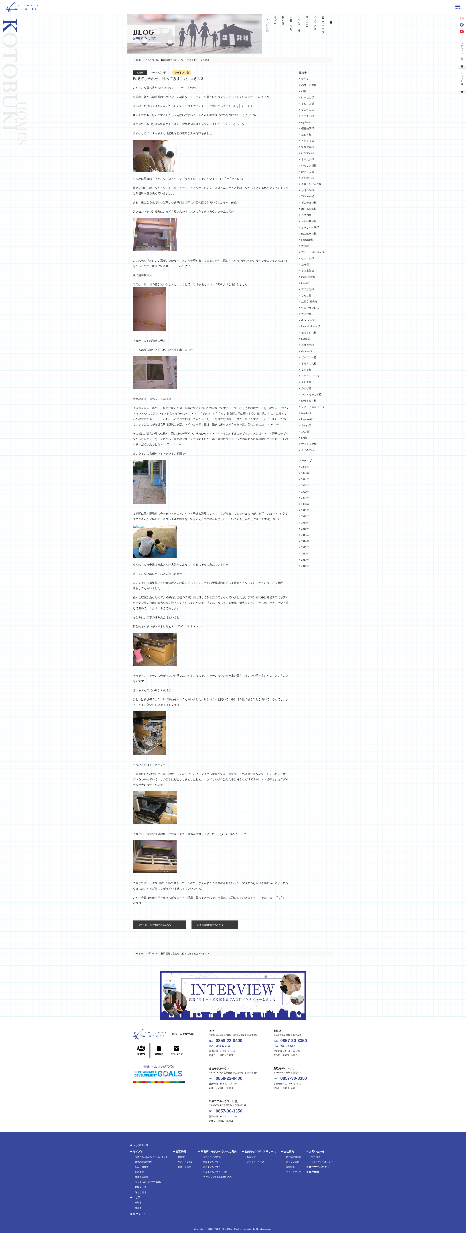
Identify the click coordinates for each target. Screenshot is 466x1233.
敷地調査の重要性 (144, 1162)
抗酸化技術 (140, 1187)
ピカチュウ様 (309, 202)
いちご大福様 (309, 165)
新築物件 (182, 1156)
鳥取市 (138, 1202)
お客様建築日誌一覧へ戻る (210, 924)
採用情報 (314, 1172)
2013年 (305, 547)
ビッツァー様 (309, 357)
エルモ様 (306, 382)
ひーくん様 (307, 258)
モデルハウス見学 (462, 48)
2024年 (305, 479)
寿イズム (275, 18)
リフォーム (307, 20)
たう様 (305, 264)
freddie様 (306, 413)
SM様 (304, 437)
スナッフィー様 (310, 376)
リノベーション (185, 1162)
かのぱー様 (307, 178)
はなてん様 (307, 153)
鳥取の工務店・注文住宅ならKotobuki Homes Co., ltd (231, 1229)
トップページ (267, 21)
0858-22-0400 (229, 1040)
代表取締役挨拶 (293, 1156)
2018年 (305, 516)
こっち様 (306, 295)
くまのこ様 (307, 450)
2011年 (305, 559)
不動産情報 (462, 63)
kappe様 (305, 338)
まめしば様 (307, 103)
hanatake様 (307, 419)
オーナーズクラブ (323, 23)
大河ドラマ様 (309, 444)
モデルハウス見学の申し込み (217, 1177)
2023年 (305, 485)
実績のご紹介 (283, 17)
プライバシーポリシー (322, 1162)
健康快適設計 (141, 1177)
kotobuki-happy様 (310, 326)
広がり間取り (141, 1167)
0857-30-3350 (293, 1040)
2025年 (305, 473)
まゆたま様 (307, 159)
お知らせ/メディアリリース (260, 1151)
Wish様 (305, 246)
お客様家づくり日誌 (291, 20)
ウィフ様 (306, 314)
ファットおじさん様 (312, 252)
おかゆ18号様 (309, 221)
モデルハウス (299, 23)
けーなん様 (307, 97)
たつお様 (306, 215)
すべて (305, 79)
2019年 (305, 510)
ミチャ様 (306, 369)
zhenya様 (306, 425)
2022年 (305, 491)
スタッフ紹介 (315, 20)
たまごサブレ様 (310, 308)
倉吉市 (138, 1207)
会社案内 (289, 1151)
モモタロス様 (309, 332)
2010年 (305, 566)
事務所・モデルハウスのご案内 (219, 1151)
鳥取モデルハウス (212, 1162)
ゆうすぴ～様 (309, 400)
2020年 (305, 504)
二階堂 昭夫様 (309, 301)
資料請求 (462, 89)
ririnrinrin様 (307, 320)
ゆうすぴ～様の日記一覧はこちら (155, 924)
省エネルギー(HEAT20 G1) (148, 1182)
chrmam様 (306, 351)
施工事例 (181, 1151)
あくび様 (306, 388)
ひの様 (305, 431)
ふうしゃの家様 (310, 227)
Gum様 (305, 283)
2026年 (305, 467)
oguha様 (305, 122)
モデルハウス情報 (212, 1156)
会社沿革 (290, 1167)
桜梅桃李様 (307, 128)
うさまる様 (307, 140)
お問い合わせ (316, 1151)
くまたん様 (307, 109)
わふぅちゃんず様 (311, 394)
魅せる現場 (140, 1192)
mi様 (304, 91)
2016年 (305, 528)
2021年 (305, 498)
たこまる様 (307, 116)
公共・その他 (184, 1167)
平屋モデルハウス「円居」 (216, 1172)
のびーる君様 (309, 85)
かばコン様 (307, 190)
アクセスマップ (293, 1172)
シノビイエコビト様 (312, 407)
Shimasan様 (307, 239)
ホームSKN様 (309, 209)
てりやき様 (307, 147)
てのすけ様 (307, 289)
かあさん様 (307, 171)
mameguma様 (308, 277)
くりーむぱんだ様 (311, 184)
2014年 (305, 541)
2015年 (305, 535)
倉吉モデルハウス (212, 1167)
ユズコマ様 (307, 345)
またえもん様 (309, 363)
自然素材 (139, 1172)
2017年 (305, 522)
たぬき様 (306, 134)
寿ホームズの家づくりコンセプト (151, 1156)
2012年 (305, 553)
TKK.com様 (307, 196)
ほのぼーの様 (309, 233)
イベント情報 (462, 76)
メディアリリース (255, 1162)
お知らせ (251, 1156)
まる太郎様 (307, 270)
